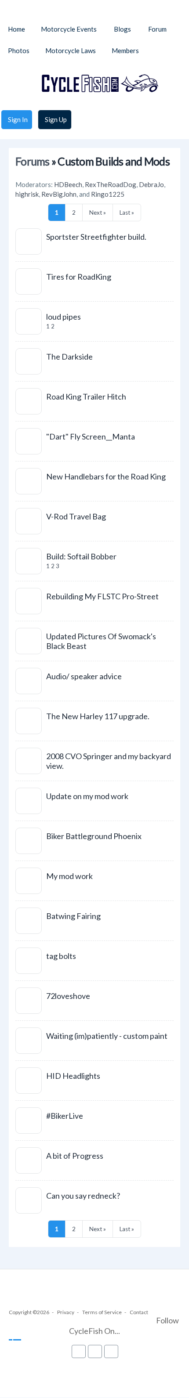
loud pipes (63, 316)
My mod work (69, 876)
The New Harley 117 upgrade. (97, 716)
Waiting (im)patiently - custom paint (106, 1036)
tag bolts (61, 956)
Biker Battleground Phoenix (94, 836)
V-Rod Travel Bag (76, 516)
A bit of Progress (74, 1155)
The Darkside (69, 356)
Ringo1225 (107, 194)
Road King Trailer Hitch (86, 396)
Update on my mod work (87, 796)
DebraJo (151, 184)
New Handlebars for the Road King (106, 476)
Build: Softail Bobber (81, 556)
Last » (127, 212)
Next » (97, 212)
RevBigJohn (58, 194)
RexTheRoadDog (110, 184)
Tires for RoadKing (78, 276)
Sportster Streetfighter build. (96, 236)
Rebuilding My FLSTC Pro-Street (102, 596)
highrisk (27, 194)
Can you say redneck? (83, 1195)
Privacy (65, 1312)
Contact (139, 1312)
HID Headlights (73, 1076)
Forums (32, 161)
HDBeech (68, 184)
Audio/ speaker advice (84, 676)
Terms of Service (102, 1312)
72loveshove (68, 996)
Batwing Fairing (73, 916)
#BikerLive (64, 1116)
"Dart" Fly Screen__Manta (90, 436)
